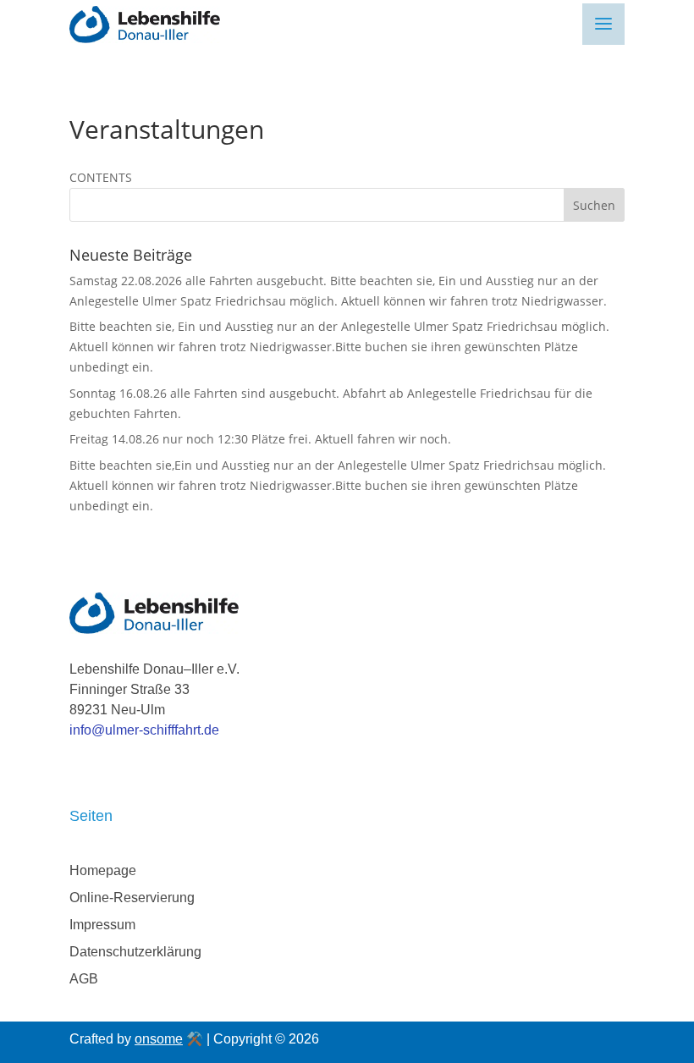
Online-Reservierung (132, 897)
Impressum (102, 924)
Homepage (102, 870)
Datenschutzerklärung (135, 952)
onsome (159, 1039)
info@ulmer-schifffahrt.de (144, 730)
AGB (83, 979)
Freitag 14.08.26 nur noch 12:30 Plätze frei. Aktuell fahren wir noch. (260, 439)
